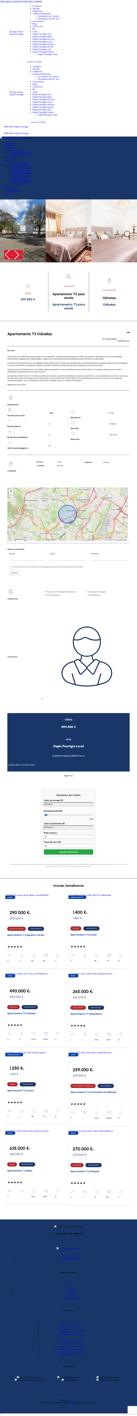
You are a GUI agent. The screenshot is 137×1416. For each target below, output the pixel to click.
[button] (8, 254)
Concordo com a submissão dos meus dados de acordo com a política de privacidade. (48, 567)
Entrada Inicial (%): (53, 811)
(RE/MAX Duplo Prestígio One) (74, 1324)
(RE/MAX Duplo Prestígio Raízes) (80, 1346)
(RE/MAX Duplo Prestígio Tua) (76, 1352)
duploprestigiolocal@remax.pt (68, 755)
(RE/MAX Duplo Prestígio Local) (75, 1332)
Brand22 (73, 1400)
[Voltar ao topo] (1, 1414)
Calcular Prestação (68, 852)
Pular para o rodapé (32, 1)
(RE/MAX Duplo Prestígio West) (75, 1326)
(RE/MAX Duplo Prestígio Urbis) (76, 1349)
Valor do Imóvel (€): (54, 800)
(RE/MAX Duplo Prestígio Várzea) (78, 1335)
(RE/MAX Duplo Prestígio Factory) (76, 1329)
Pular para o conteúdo (11, 1)
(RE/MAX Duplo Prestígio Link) (74, 1343)
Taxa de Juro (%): (52, 842)
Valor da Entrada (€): (54, 823)
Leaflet (110, 540)
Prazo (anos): (50, 833)
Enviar (14, 572)
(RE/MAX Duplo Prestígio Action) (74, 1341)
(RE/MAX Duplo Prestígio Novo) (77, 1355)
